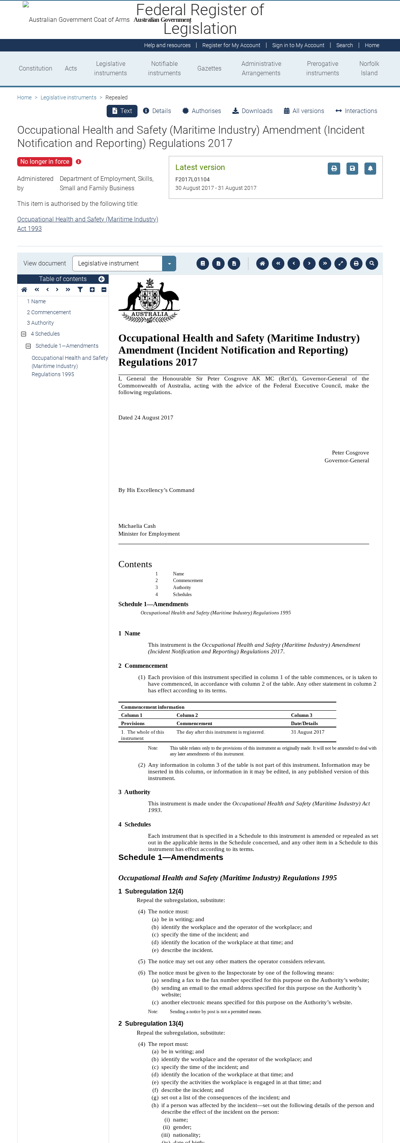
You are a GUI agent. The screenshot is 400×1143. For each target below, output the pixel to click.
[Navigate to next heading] (57, 290)
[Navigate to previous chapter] (278, 263)
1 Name (36, 301)
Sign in (298, 45)
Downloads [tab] (257, 111)
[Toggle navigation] (101, 279)
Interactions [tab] (361, 111)
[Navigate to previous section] (294, 263)
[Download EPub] (202, 263)
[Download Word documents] (234, 263)
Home (24, 97)
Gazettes (209, 68)
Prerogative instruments (322, 68)
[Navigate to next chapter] (325, 263)
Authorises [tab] (206, 111)
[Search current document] (372, 263)
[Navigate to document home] (262, 263)
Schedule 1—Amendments (67, 346)
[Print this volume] (356, 263)
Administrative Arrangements (261, 68)
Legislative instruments (110, 68)
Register (231, 45)
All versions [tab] (308, 111)
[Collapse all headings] (104, 290)
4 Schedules (45, 334)
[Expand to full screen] (340, 263)
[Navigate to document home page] (24, 290)
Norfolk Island (369, 68)
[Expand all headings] (92, 290)
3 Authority (40, 323)
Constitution (35, 68)
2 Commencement (49, 312)
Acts (71, 68)
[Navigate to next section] (309, 263)
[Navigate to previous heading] (47, 290)
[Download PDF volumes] (218, 263)
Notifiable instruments (164, 68)
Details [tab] (161, 111)
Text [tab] (126, 111)
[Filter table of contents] (80, 290)
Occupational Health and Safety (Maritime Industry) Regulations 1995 (70, 366)
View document (44, 263)
